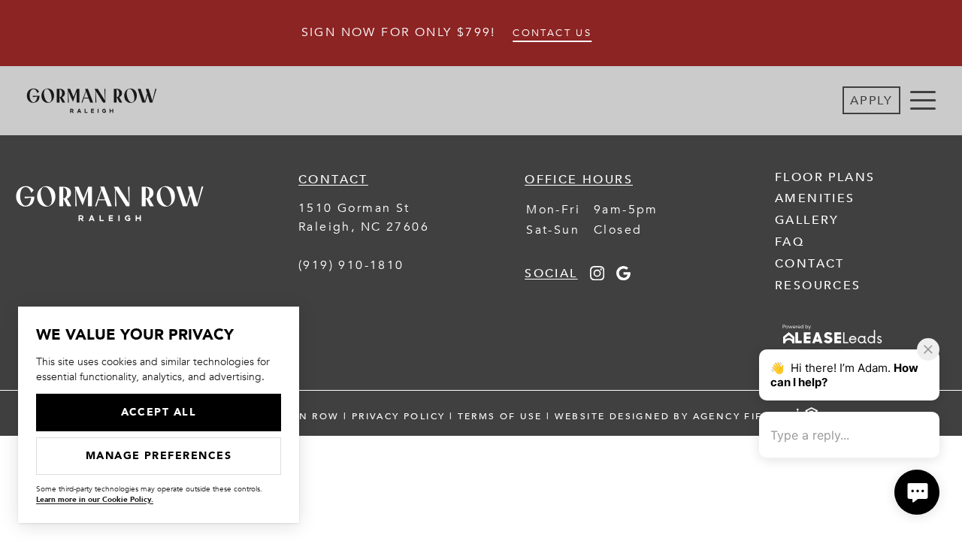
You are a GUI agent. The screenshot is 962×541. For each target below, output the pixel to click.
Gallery (807, 220)
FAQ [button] (789, 242)
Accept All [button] (159, 412)
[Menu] (923, 101)
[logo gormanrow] (109, 232)
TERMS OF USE (500, 416)
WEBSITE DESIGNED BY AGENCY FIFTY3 (669, 416)
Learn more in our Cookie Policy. (94, 499)
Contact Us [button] (552, 33)
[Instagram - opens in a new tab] (597, 276)
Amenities (815, 198)
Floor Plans (825, 177)
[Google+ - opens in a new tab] (623, 276)
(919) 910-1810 (351, 265)
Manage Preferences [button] (159, 456)
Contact (810, 263)
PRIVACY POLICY (399, 416)
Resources (818, 285)
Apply (871, 100)
